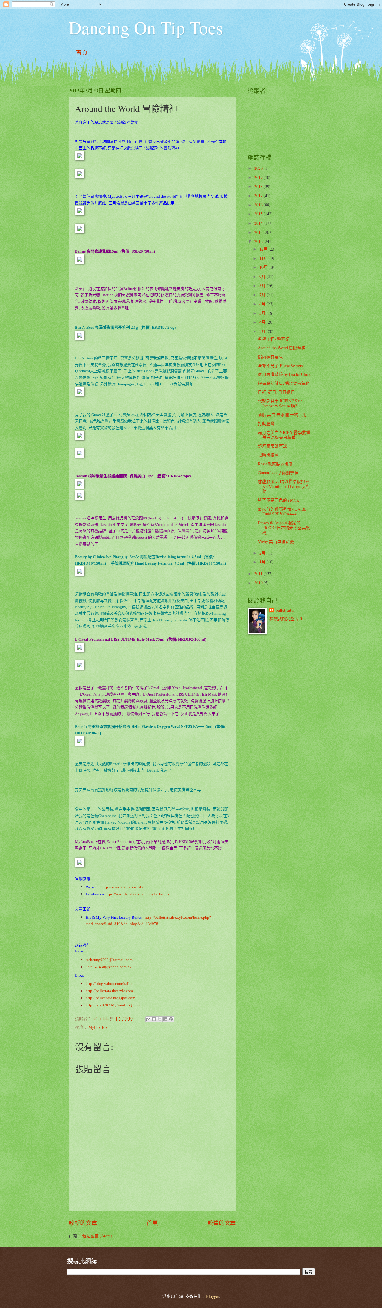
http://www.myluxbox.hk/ (122, 887)
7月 (263, 294)
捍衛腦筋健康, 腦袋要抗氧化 (284, 383)
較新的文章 (83, 1223)
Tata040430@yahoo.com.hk (109, 967)
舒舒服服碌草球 (272, 446)
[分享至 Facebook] (165, 1019)
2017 (259, 195)
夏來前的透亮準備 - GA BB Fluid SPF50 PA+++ (282, 511)
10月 (264, 267)
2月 (263, 553)
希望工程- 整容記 (273, 339)
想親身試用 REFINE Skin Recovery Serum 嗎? (280, 403)
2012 (259, 241)
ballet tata (284, 610)
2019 (259, 177)
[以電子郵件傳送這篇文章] (148, 1019)
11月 (264, 258)
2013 (259, 232)
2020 (259, 168)
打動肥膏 (266, 423)
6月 (263, 304)
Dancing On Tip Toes (146, 27)
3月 (263, 331)
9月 (263, 276)
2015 (259, 214)
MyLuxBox (97, 1027)
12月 (264, 249)
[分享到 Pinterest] (171, 1019)
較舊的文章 (221, 1223)
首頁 (82, 53)
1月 (263, 562)
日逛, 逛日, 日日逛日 (276, 392)
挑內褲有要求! (271, 356)
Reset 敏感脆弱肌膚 (275, 464)
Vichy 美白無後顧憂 (276, 541)
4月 (263, 322)
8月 (263, 285)
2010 (259, 583)
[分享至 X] (160, 1019)
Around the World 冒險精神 (282, 347)
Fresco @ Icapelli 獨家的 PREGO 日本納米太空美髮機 (284, 527)
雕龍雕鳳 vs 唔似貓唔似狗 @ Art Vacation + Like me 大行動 (284, 486)
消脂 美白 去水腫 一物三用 (282, 414)
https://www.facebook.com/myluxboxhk (137, 894)
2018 (259, 186)
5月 (263, 313)
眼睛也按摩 (268, 455)
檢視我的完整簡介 (286, 618)
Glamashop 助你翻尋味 (278, 472)
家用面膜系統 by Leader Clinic (284, 374)
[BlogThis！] (154, 1019)
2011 (259, 573)
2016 (259, 205)
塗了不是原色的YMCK (278, 500)
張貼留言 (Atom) (97, 1235)
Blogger (212, 1296)
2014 (259, 223)
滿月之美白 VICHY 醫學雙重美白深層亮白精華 (284, 435)
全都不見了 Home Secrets (280, 365)
